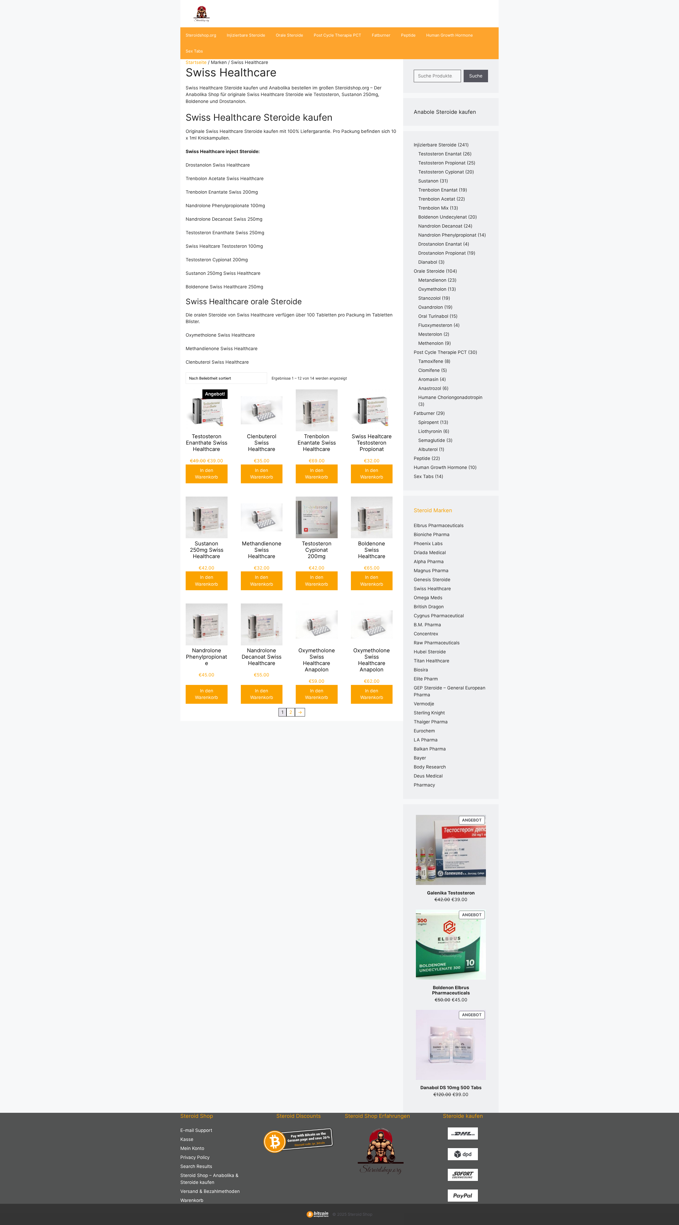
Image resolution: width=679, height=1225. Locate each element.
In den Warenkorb (206, 474)
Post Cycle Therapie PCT (337, 35)
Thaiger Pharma (431, 721)
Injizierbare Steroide (246, 35)
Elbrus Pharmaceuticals (439, 525)
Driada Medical (430, 552)
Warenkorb (191, 1200)
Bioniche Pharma (432, 534)
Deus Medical (428, 776)
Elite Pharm (426, 678)
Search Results (196, 1166)
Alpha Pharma (429, 561)
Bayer (420, 758)
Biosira (421, 669)
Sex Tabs (194, 51)
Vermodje (424, 703)
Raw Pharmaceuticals (437, 642)
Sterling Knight (429, 712)
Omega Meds (428, 597)
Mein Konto (192, 1148)
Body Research (430, 767)
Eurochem (424, 730)
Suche (475, 76)
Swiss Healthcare (432, 588)
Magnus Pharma (431, 570)
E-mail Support (196, 1130)
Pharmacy (424, 785)
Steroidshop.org (201, 35)
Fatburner (381, 35)
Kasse (186, 1139)
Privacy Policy (195, 1157)
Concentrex (426, 633)
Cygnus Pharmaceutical (439, 615)
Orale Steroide (289, 35)
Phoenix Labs (428, 543)
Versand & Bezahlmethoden (210, 1191)
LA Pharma (426, 739)
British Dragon (429, 606)
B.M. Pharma (427, 624)
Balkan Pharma (430, 748)
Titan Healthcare (431, 660)
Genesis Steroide (432, 579)
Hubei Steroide (430, 651)
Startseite (196, 62)
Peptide (408, 35)
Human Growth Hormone (449, 35)
